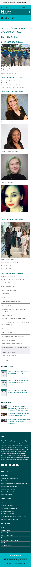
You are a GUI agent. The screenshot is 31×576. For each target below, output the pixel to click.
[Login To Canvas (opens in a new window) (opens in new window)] (2, 465)
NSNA (4, 328)
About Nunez (4, 475)
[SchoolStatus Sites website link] (15, 556)
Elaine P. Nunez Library (7, 535)
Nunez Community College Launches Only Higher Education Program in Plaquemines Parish (18, 408)
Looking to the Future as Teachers (14, 319)
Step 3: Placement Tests (7, 511)
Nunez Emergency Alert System (9, 540)
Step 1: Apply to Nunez (7, 505)
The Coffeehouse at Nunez (11, 301)
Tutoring (5, 360)
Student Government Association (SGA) (15, 348)
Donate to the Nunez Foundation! (10, 532)
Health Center (7, 315)
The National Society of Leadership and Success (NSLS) (15, 323)
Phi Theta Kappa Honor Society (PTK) (14, 336)
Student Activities (8, 340)
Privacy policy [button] (23, 559)
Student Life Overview (9, 290)
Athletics (5, 294)
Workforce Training (6, 494)
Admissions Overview (6, 503)
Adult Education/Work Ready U (9, 478)
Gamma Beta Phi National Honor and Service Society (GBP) (14, 310)
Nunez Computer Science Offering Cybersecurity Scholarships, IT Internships (19, 421)
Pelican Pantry (7, 332)
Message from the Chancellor (9, 486)
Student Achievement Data (8, 492)
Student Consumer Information (12, 344)
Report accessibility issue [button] (19, 563)
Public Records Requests (8, 489)
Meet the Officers (9, 352)
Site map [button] (8, 563)
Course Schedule (5, 530)
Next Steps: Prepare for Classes (10, 519)
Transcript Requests (6, 545)
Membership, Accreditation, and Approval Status (14, 483)
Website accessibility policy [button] (11, 559)
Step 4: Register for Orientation (9, 514)
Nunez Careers (5, 537)
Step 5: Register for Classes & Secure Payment (13, 516)
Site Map (3, 543)
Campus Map (4, 481)
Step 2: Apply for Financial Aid (9, 508)
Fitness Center (7, 305)
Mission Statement (9, 356)
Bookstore (6, 297)
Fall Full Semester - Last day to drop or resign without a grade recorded (17, 392)
